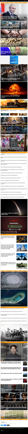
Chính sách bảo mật (18, 428)
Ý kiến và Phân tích (3, 234)
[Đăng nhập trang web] (25, 0)
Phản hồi (8, 428)
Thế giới (3, 423)
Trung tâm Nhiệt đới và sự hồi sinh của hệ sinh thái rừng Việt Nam (8, 338)
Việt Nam (1, 423)
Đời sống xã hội (10, 423)
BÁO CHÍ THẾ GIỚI (3, 307)
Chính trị (6, 423)
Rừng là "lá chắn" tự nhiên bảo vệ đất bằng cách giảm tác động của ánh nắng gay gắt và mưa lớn (10, 336)
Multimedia (2, 393)
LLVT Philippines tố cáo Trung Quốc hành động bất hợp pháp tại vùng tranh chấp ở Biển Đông (10, 304)
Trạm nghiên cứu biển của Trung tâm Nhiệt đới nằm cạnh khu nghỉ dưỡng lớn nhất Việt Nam (10, 339)
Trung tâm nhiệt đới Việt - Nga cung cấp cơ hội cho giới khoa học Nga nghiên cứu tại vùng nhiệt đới (10, 333)
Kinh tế (8, 423)
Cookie (14, 428)
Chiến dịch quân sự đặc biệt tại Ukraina (5, 47)
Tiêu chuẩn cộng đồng (12, 428)
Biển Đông (14, 297)
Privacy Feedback (21, 428)
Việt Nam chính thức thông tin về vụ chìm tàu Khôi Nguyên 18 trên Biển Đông (9, 303)
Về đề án (1, 428)
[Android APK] (2, 430)
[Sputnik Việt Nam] (2, 1)
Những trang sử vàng (6, 332)
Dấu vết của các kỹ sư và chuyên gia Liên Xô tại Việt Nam (7, 335)
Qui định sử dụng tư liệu (5, 428)
